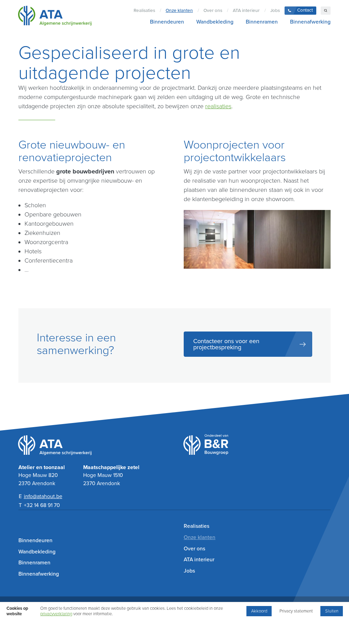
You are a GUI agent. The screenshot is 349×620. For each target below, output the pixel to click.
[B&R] (257, 450)
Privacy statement (296, 611)
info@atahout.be (43, 496)
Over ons (212, 10)
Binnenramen (262, 22)
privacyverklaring (56, 614)
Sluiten (331, 611)
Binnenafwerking (310, 22)
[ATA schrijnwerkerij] (54, 16)
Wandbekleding (214, 22)
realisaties (218, 106)
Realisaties (144, 10)
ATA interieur (246, 10)
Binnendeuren (167, 22)
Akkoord (259, 611)
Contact (305, 10)
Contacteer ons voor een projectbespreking (226, 344)
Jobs (275, 10)
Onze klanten (179, 10)
